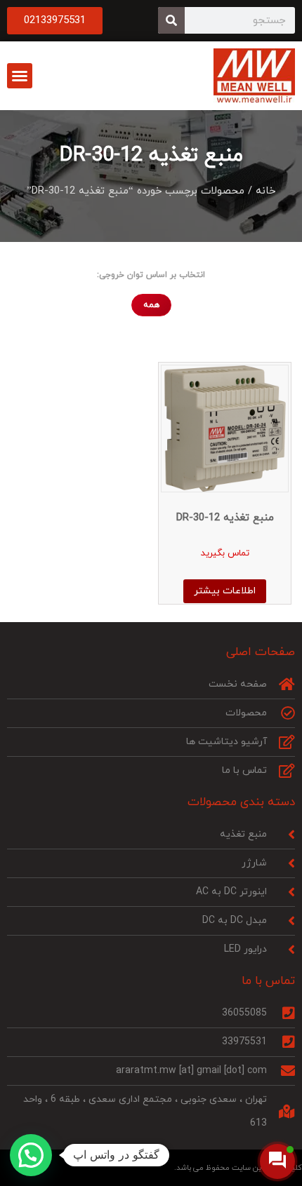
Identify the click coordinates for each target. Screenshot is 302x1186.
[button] (19, 75)
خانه (265, 191)
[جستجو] (171, 20)
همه (151, 305)
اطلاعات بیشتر (225, 591)
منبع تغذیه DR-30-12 (151, 155)
